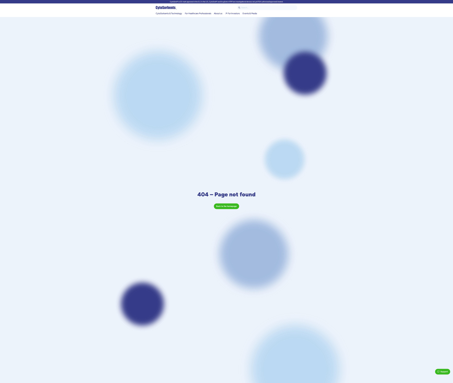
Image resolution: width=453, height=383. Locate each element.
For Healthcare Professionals (198, 13)
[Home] (166, 7)
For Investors (234, 13)
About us (218, 13)
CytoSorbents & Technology (169, 13)
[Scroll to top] (431, 371)
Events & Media (250, 13)
